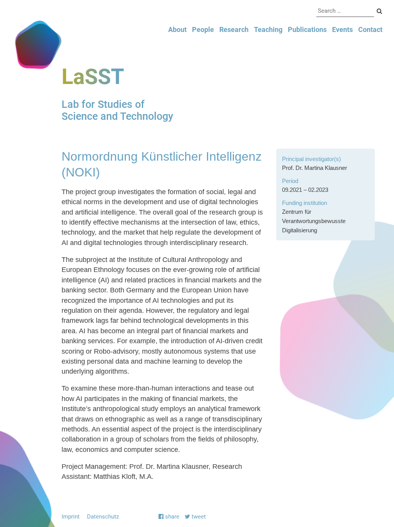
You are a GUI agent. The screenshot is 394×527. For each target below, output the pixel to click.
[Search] (380, 11)
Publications (307, 30)
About (177, 30)
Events (342, 30)
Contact (370, 30)
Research (234, 30)
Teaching (268, 30)
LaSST (93, 76)
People (203, 30)
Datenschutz (103, 516)
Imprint (71, 516)
